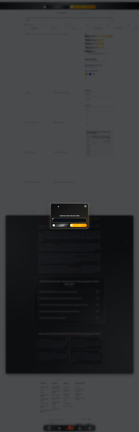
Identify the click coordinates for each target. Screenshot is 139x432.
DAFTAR (62, 225)
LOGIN (79, 225)
